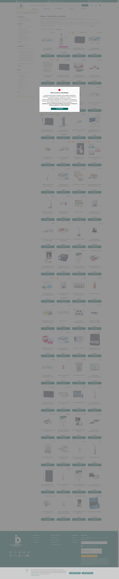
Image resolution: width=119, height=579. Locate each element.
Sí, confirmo (59, 108)
